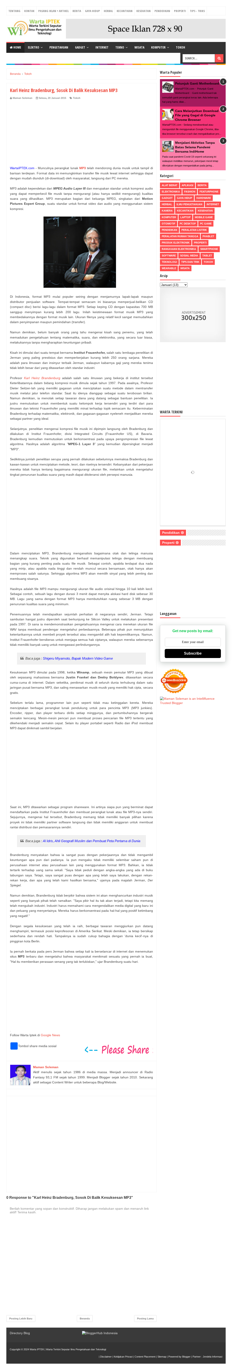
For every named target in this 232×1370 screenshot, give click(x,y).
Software (169, 255)
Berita (76, 11)
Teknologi (169, 262)
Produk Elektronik (176, 242)
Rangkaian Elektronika (179, 249)
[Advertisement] (81, 134)
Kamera (167, 210)
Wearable (169, 268)
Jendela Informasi (212, 1356)
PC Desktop (188, 223)
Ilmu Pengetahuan (189, 204)
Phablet (208, 236)
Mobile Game (204, 217)
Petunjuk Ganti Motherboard (197, 83)
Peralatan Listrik (194, 230)
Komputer (158, 47)
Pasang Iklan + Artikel (53, 11)
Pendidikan (162, 11)
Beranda (85, 1318)
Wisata (139, 47)
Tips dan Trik (190, 262)
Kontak (29, 11)
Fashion (189, 191)
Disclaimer (106, 1356)
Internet (102, 47)
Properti (180, 11)
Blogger (186, 1356)
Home (17, 47)
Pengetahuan (58, 47)
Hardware (203, 198)
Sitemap (161, 1356)
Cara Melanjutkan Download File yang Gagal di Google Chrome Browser (197, 115)
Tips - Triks (197, 11)
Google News (50, 1035)
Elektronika (171, 191)
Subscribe (193, 653)
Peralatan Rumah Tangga (180, 236)
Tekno (119, 47)
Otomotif (168, 223)
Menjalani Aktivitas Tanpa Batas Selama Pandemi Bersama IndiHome (195, 147)
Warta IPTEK (37, 1349)
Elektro (33, 47)
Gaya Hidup (92, 11)
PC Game (206, 223)
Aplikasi (187, 185)
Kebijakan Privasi (123, 1356)
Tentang (14, 11)
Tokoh (180, 47)
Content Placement (145, 1356)
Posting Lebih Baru (20, 1318)
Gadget (80, 47)
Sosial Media (189, 255)
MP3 (82, 168)
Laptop (185, 217)
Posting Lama (145, 1318)
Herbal (108, 11)
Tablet (207, 255)
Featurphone (209, 191)
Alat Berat (169, 185)
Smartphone (209, 249)
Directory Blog (20, 1333)
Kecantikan (125, 11)
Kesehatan (143, 11)
